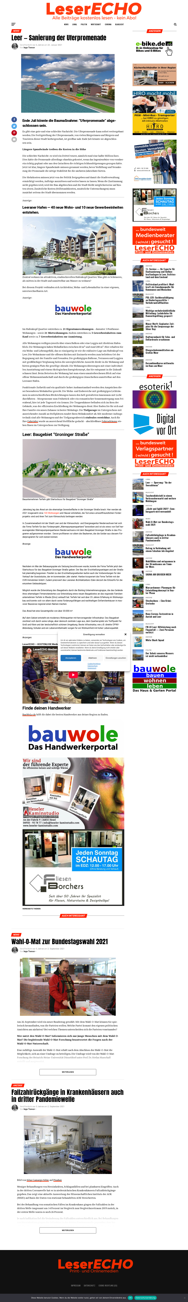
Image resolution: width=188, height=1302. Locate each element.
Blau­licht (119, 24)
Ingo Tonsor (29, 47)
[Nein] (184, 1297)
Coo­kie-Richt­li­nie (94, 664)
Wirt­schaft (96, 24)
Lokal (74, 24)
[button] (125, 634)
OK (130, 1298)
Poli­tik (84, 24)
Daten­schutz (93, 666)
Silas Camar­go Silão (38, 1180)
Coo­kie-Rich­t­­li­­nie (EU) (108, 1285)
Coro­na (108, 24)
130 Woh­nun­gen (51, 513)
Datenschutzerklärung (145, 1298)
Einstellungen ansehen (116, 658)
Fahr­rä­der (32, 421)
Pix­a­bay (57, 1180)
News (66, 24)
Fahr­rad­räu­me (109, 421)
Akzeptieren (70, 658)
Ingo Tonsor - (30, 951)
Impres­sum (92, 668)
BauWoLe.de (29, 714)
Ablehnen (92, 658)
